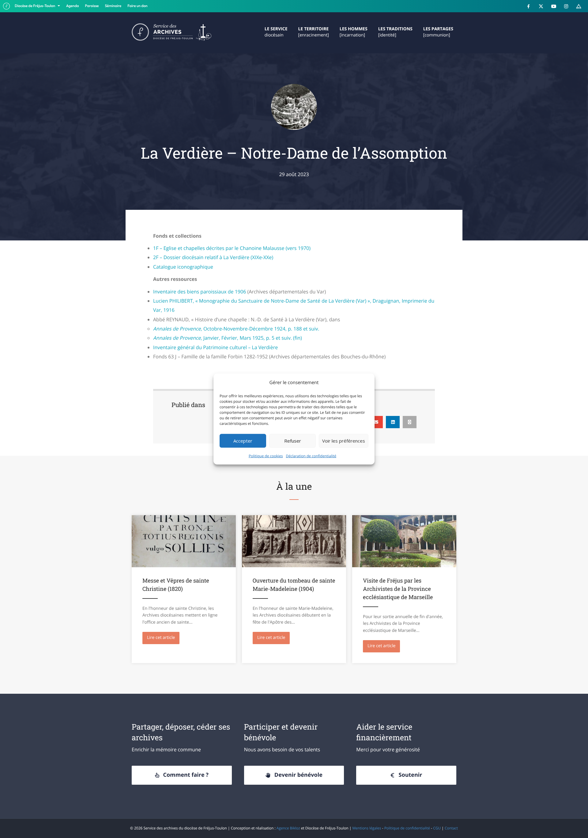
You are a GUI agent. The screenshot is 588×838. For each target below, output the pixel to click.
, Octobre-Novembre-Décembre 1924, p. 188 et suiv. (236, 328)
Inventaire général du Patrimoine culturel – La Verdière (215, 347)
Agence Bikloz (288, 828)
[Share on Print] (410, 422)
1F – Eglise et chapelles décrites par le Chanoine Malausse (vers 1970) (232, 248)
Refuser (292, 441)
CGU (437, 828)
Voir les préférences (343, 441)
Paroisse (92, 6)
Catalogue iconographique (183, 266)
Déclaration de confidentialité (311, 455)
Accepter (242, 441)
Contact (451, 828)
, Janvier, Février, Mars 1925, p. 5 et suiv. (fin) (227, 337)
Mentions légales (366, 828)
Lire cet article (163, 637)
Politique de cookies (266, 455)
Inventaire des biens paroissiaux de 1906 (199, 291)
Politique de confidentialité (407, 828)
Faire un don (137, 6)
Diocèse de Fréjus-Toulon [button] (35, 6)
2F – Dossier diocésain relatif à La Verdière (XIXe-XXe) (213, 257)
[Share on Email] (376, 422)
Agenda (72, 6)
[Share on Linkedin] (393, 422)
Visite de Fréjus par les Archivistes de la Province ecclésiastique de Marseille (398, 589)
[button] (182, 775)
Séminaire (113, 6)
